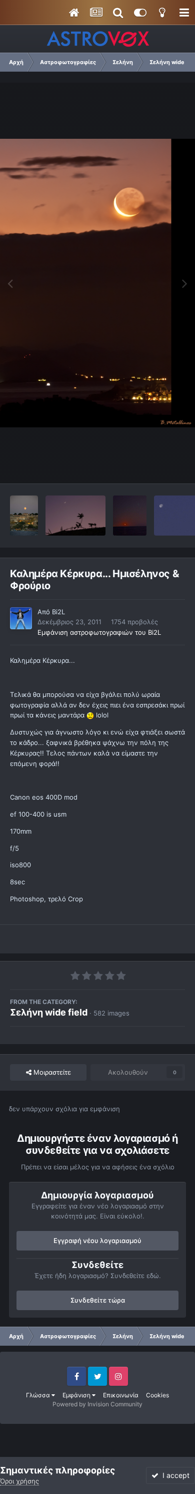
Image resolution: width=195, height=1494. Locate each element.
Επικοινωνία (120, 1395)
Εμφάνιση (77, 1395)
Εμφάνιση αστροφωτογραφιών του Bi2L (99, 632)
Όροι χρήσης (19, 1481)
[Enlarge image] (90, 715)
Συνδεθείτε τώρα (97, 1300)
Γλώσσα (39, 1395)
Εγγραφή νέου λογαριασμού (98, 1240)
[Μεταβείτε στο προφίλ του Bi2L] (21, 618)
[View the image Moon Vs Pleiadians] (129, 515)
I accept (174, 1475)
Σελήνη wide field (49, 1012)
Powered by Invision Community (97, 1404)
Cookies (157, 1395)
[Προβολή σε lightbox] (97, 283)
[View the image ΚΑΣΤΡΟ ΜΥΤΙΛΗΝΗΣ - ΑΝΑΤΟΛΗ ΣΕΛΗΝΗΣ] (24, 515)
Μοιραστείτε (51, 1072)
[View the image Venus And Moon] (76, 515)
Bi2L (58, 612)
